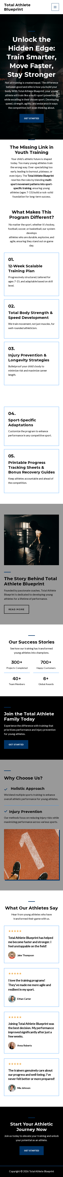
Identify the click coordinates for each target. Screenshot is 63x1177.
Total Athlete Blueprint (17, 7)
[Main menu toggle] (55, 7)
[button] (16, 744)
